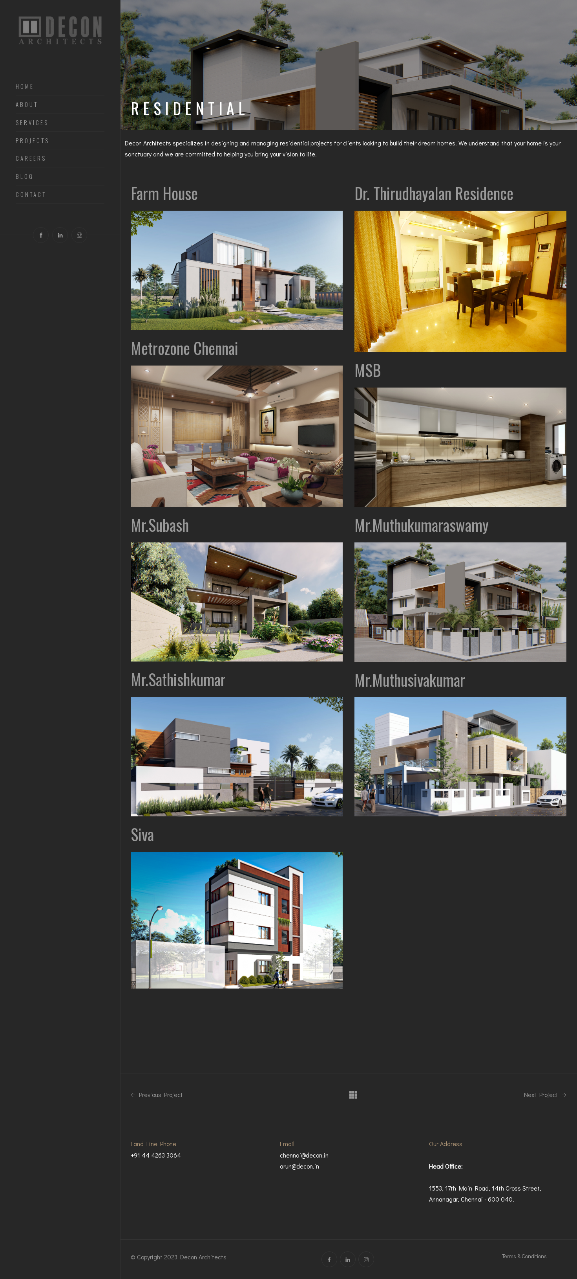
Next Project (542, 1095)
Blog (25, 176)
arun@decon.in (299, 1166)
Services (32, 123)
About (27, 104)
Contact (31, 194)
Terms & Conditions (524, 1256)
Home (25, 86)
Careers (31, 158)
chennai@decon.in (304, 1155)
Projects (32, 141)
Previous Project (160, 1095)
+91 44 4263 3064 (156, 1155)
